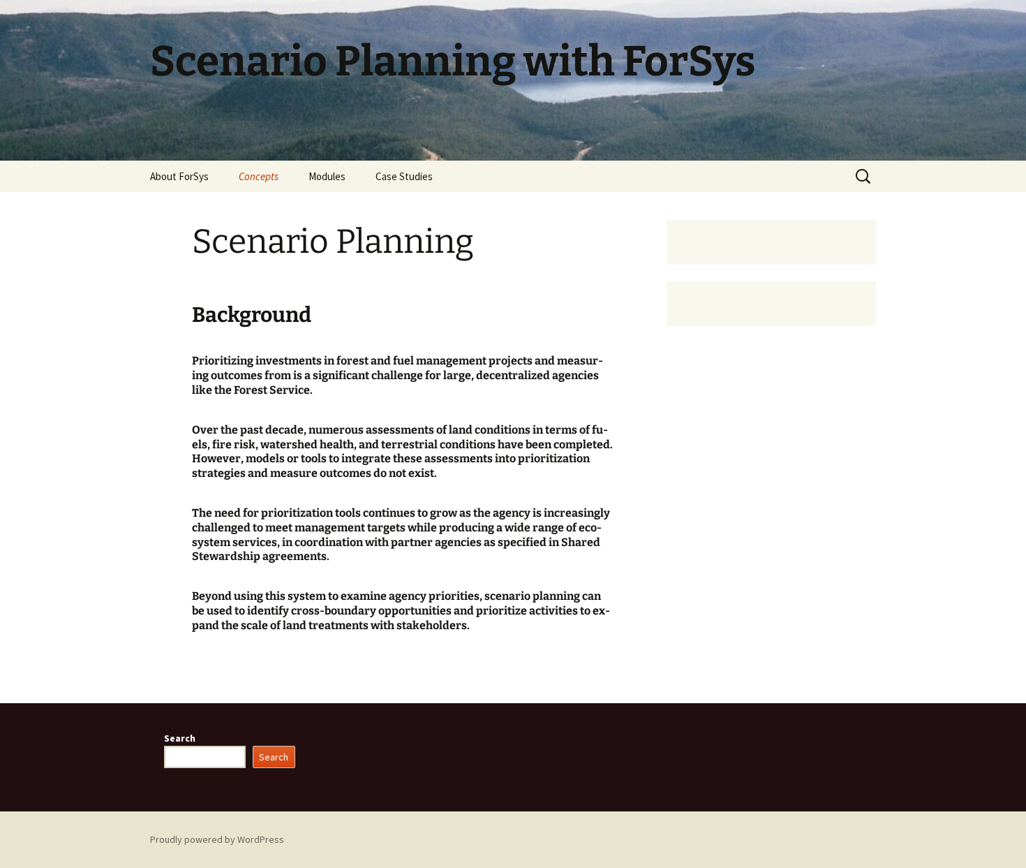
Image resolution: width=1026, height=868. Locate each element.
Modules (326, 176)
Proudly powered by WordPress (217, 839)
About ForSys (179, 176)
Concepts (258, 176)
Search (179, 738)
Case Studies (404, 176)
